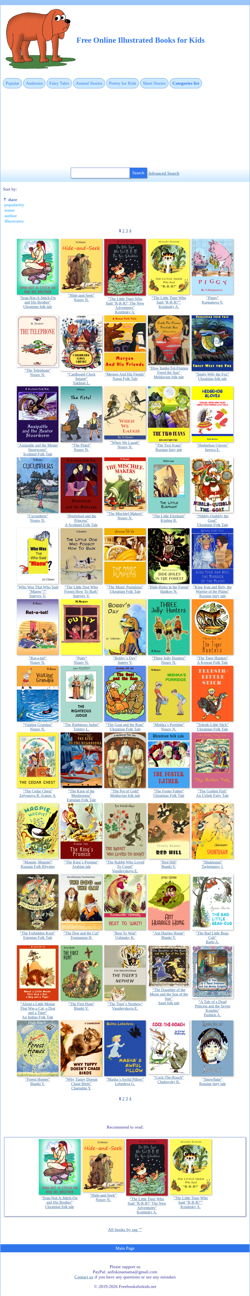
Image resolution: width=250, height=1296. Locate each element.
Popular (12, 83)
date (12, 199)
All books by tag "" (125, 1229)
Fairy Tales (59, 83)
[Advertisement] (125, 128)
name (9, 210)
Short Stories (154, 83)
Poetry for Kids (122, 83)
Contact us (83, 1277)
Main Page (125, 1248)
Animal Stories (89, 83)
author (10, 215)
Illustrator (14, 221)
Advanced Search (163, 173)
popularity (14, 204)
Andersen (34, 83)
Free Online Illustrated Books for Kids (140, 40)
